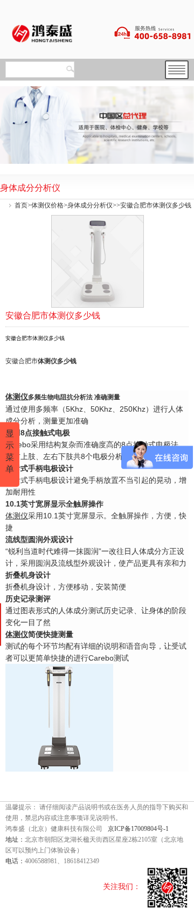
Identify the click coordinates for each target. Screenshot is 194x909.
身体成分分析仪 (90, 205)
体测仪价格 (47, 205)
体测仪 (47, 361)
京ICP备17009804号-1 (138, 828)
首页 (21, 205)
